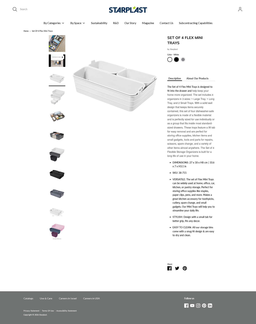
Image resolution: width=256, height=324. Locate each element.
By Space (76, 23)
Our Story (130, 23)
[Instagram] (198, 304)
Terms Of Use (48, 311)
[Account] (240, 7)
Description (174, 78)
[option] (115, 83)
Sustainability (99, 23)
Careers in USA (91, 298)
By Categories (52, 23)
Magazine (148, 23)
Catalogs (28, 298)
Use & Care (46, 298)
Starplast (174, 49)
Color (173, 55)
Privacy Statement (31, 311)
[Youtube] (192, 304)
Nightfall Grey (183, 59)
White (169, 59)
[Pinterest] (204, 304)
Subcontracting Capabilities (195, 23)
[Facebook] (186, 304)
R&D (116, 23)
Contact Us (166, 23)
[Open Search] (14, 9)
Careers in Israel (68, 298)
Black (176, 59)
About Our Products (197, 78)
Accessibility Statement (66, 311)
